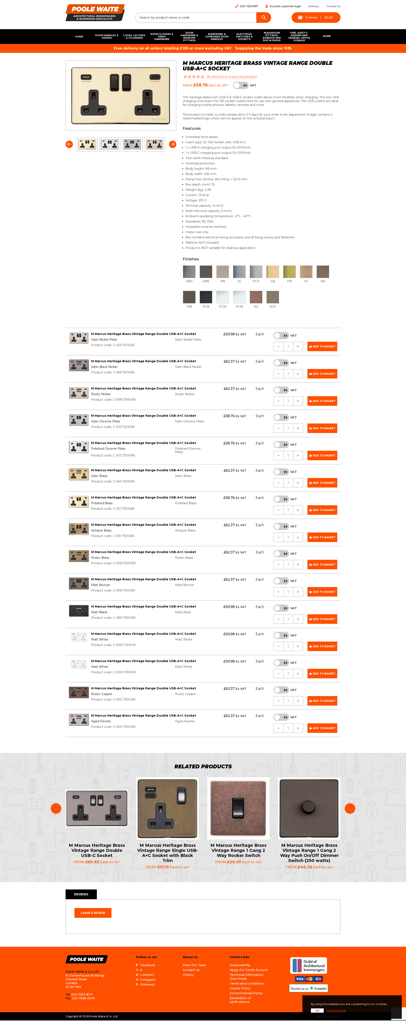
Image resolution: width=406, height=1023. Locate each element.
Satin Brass (99, 476)
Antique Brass (101, 530)
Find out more (336, 1010)
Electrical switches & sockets (244, 37)
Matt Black (99, 612)
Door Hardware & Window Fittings (189, 36)
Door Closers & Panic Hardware (161, 37)
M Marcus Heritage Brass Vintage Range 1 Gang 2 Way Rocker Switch (238, 850)
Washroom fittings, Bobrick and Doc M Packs (272, 36)
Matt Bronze (100, 585)
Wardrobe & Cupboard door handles (216, 37)
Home (79, 36)
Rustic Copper (101, 694)
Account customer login (285, 6)
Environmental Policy (246, 993)
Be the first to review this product (232, 77)
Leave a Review (93, 913)
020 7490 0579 (83, 998)
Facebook (147, 965)
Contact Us (333, 6)
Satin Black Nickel (104, 367)
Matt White (99, 639)
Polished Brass (101, 503)
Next (172, 144)
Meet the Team (194, 965)
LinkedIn (147, 975)
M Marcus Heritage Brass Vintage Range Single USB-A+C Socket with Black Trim (167, 853)
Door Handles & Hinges (106, 36)
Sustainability (240, 965)
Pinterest (147, 984)
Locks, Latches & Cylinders (134, 36)
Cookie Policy (240, 988)
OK (317, 1010)
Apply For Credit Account (249, 970)
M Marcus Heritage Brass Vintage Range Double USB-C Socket (97, 850)
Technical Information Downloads (246, 977)
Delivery (313, 6)
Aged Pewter (101, 721)
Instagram (148, 980)
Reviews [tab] (81, 894)
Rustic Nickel (100, 394)
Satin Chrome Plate (105, 421)
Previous (69, 144)
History (188, 975)
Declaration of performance (240, 1000)
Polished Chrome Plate (108, 449)
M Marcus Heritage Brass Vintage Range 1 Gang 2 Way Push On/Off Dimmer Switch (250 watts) (309, 853)
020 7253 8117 (249, 6)
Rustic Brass (100, 558)
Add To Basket (323, 346)
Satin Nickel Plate (104, 339)
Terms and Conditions (246, 983)
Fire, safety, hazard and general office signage (299, 36)
